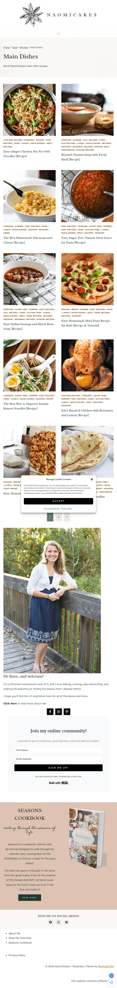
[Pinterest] (66, 922)
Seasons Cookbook (20, 942)
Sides (6, 233)
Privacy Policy (66, 508)
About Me (14, 933)
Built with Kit (58, 782)
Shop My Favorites (20, 938)
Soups (50, 399)
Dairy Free (95, 226)
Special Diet (102, 146)
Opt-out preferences (52, 508)
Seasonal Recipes (83, 146)
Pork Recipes (34, 316)
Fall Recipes (90, 140)
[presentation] (29, 110)
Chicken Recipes (12, 140)
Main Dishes (38, 143)
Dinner (40, 140)
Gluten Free (68, 143)
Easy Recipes (32, 226)
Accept (59, 501)
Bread (74, 309)
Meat (49, 143)
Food (17, 143)
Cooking (29, 140)
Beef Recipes (68, 226)
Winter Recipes (85, 150)
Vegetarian (67, 150)
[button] (91, 479)
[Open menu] (58, 33)
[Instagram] (58, 922)
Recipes (7, 146)
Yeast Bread (10, 488)
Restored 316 (106, 966)
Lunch (25, 143)
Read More (30, 897)
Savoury (66, 146)
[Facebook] (50, 922)
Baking (65, 309)
